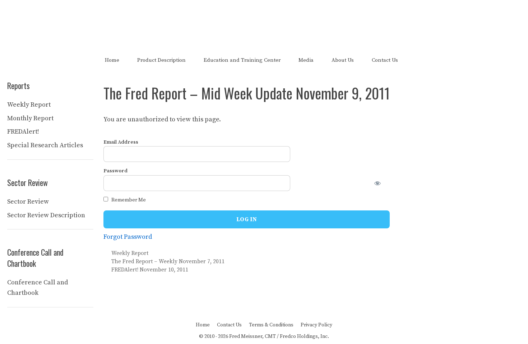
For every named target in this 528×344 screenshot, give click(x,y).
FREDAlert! (23, 131)
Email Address (120, 142)
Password (115, 171)
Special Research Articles (45, 145)
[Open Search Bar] (419, 60)
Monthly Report (30, 118)
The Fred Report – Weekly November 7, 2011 (167, 261)
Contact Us (385, 60)
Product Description (161, 60)
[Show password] (382, 183)
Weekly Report (129, 253)
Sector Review (28, 201)
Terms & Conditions (271, 325)
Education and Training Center (242, 60)
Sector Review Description (46, 215)
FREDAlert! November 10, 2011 (149, 269)
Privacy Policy (316, 325)
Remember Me (128, 200)
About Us (343, 60)
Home (112, 60)
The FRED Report (264, 21)
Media (306, 60)
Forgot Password (127, 237)
